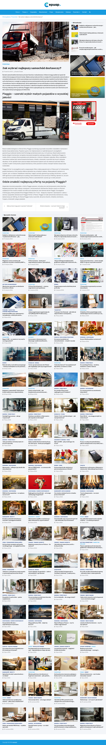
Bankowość (57, 491)
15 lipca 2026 (85, 445)
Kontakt (84, 12)
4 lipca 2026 (59, 626)
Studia (63, 414)
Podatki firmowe (12, 646)
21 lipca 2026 (33, 368)
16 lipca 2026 (33, 445)
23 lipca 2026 (33, 343)
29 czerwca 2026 (60, 703)
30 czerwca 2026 (8, 703)
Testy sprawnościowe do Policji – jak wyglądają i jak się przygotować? (40, 365)
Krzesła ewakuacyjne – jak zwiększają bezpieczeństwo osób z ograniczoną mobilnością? (90, 49)
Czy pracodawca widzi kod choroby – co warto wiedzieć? (39, 598)
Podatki (56, 337)
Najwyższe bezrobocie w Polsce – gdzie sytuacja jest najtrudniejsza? (91, 726)
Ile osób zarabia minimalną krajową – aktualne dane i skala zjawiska (91, 572)
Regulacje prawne (38, 646)
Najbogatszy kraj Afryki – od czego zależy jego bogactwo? (39, 494)
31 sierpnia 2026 (8, 239)
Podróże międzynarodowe (10, 311)
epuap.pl (15, 742)
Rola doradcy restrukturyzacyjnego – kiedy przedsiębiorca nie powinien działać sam (14, 366)
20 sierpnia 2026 (60, 264)
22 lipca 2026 (85, 341)
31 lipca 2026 (7, 317)
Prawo (51, 12)
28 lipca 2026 (85, 316)
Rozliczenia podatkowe (67, 337)
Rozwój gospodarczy (42, 491)
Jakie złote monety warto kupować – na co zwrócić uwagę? (91, 598)
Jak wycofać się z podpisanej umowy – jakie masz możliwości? (12, 700)
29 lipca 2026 (59, 316)
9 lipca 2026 (59, 548)
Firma (17, 12)
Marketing (96, 542)
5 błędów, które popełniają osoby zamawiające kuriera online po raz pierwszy (91, 313)
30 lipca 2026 (33, 316)
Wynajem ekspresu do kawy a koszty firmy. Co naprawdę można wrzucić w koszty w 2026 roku (91, 42)
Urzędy (38, 516)
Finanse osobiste (39, 542)
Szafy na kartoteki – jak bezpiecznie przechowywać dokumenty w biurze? (37, 392)
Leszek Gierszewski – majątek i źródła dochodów (64, 649)
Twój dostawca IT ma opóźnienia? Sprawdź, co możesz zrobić (65, 365)
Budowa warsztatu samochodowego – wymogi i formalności (89, 650)
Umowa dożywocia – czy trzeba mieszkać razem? (90, 675)
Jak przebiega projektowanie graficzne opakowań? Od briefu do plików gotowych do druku (65, 262)
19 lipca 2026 (85, 394)
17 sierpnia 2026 (85, 264)
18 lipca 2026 (33, 420)
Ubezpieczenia (59, 12)
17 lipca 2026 (85, 420)
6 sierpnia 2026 (34, 290)
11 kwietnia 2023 (8, 71)
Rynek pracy (89, 362)
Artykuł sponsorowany (9, 284)
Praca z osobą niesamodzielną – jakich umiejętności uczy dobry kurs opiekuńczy (91, 443)
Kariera (82, 362)
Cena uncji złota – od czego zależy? (39, 700)
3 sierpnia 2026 (60, 290)
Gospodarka (33, 12)
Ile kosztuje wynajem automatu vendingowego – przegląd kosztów (13, 545)
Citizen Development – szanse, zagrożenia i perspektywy (38, 287)
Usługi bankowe (92, 697)
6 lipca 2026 (59, 599)
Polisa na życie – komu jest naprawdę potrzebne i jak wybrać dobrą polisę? (39, 262)
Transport (57, 310)
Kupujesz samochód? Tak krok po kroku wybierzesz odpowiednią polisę (13, 392)
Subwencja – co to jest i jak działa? (91, 700)
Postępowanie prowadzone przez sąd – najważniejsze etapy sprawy (39, 649)
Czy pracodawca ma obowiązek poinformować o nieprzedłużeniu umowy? (65, 727)
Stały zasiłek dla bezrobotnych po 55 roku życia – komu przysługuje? (39, 442)
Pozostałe (76, 12)
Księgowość (10, 569)
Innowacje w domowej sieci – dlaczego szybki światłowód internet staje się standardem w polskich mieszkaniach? (38, 341)
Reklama (82, 544)
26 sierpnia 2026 (34, 239)
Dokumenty (31, 516)
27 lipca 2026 (7, 343)
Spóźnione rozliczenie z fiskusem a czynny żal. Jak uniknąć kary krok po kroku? (91, 469)
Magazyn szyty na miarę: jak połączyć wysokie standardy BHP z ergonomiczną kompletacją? (13, 262)
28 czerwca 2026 (34, 729)
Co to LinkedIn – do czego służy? (64, 597)
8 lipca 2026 (59, 575)
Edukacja (68, 12)
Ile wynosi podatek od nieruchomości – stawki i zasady (64, 340)
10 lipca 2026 (7, 548)
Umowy (86, 516)
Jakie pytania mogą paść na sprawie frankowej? (19, 206)
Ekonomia (83, 337)
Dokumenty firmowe (60, 439)
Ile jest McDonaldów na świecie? (90, 339)
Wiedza (37, 569)
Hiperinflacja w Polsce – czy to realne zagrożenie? (64, 623)
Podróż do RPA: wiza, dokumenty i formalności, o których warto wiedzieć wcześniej (13, 315)
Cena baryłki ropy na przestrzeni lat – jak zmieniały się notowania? (65, 519)
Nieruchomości (43, 12)
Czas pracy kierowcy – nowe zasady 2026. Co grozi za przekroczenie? (91, 261)
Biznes (56, 284)
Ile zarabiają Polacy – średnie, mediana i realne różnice (89, 365)
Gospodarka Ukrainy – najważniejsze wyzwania (10, 623)
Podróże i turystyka (8, 310)
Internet (31, 337)
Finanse (24, 12)
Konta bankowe (65, 491)
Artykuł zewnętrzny (86, 542)
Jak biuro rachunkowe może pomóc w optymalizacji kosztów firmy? (13, 572)
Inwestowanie (89, 595)
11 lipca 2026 (59, 522)
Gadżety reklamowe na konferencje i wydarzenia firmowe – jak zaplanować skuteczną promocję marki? (91, 28)
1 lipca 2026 (7, 678)
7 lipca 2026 (33, 601)
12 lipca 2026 (7, 522)
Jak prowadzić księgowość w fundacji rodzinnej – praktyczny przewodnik (64, 573)
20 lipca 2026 (85, 368)
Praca (82, 258)
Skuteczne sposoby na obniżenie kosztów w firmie (13, 287)
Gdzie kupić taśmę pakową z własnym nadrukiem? (37, 236)
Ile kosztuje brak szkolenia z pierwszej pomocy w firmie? (63, 468)
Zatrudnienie (89, 388)
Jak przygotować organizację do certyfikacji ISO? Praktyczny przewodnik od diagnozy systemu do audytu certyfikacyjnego (39, 314)
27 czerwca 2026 (86, 729)
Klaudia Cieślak (19, 71)
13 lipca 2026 (59, 497)
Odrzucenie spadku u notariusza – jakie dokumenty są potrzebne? (39, 519)
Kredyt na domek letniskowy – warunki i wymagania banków (12, 519)
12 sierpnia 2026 (8, 290)
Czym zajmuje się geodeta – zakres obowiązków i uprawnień (39, 572)
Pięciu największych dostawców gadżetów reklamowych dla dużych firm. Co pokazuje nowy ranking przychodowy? (91, 548)
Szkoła (37, 362)
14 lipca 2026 (59, 471)
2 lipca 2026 (59, 652)
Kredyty (12, 516)
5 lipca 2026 (7, 626)
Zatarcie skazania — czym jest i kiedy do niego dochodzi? (52, 207)
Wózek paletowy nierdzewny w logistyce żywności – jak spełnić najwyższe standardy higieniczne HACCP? (39, 676)
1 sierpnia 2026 (85, 290)
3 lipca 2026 (7, 652)
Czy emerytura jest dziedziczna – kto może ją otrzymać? (13, 649)
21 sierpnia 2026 (8, 264)
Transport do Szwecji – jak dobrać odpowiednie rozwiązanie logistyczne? (65, 313)
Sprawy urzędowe (85, 646)
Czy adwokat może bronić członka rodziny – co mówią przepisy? (91, 519)
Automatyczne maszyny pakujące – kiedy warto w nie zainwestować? (65, 675)
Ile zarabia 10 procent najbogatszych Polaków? (62, 391)
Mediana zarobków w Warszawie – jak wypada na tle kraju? (39, 417)
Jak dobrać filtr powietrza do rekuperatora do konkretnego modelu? (64, 701)
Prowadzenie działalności (14, 542)
